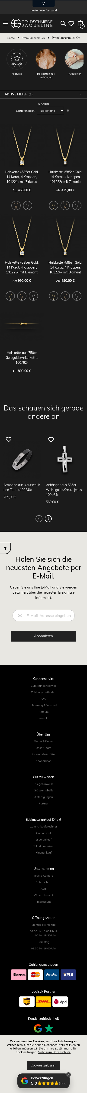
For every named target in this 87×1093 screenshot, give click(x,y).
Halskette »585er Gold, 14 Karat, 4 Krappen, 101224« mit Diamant (65, 267)
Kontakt (43, 718)
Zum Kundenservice (43, 685)
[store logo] (31, 23)
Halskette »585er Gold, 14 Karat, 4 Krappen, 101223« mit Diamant (22, 267)
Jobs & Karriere (43, 875)
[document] (43, 1054)
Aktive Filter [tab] (17, 94)
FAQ (43, 698)
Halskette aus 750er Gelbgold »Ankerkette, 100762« (22, 358)
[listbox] (22, 206)
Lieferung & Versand (44, 705)
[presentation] (48, 518)
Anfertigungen (43, 797)
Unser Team (43, 748)
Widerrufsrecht (43, 895)
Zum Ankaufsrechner (43, 826)
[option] (16, 205)
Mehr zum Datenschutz (54, 1052)
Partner (43, 803)
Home (11, 38)
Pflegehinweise (44, 784)
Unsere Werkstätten (43, 754)
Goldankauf (43, 833)
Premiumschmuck (34, 38)
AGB (44, 888)
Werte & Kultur (43, 741)
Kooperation (44, 761)
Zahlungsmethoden (43, 692)
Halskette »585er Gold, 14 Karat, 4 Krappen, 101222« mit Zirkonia (65, 177)
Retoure (44, 711)
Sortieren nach (25, 110)
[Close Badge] (68, 1074)
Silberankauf (43, 839)
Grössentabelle (43, 790)
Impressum (43, 901)
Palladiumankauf (44, 846)
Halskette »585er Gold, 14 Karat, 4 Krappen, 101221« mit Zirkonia (22, 177)
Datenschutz (43, 882)
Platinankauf (43, 852)
